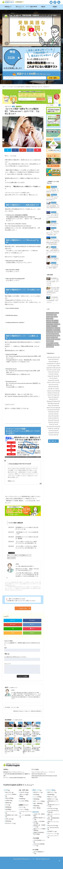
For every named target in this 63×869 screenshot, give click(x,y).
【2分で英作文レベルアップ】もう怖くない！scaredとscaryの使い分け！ (52, 215)
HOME (6, 790)
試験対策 (43, 7)
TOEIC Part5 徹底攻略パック (39, 844)
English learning (50, 314)
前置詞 (58, 331)
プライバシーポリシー (11, 811)
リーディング (49, 329)
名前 (5, 647)
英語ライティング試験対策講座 (39, 829)
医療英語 (48, 333)
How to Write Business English (53, 811)
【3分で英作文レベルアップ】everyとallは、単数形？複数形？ (52, 265)
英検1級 (48, 339)
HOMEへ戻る (23, 608)
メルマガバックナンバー (26, 811)
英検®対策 (36, 812)
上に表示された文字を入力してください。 (16, 657)
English (56, 313)
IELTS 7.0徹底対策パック (39, 852)
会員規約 (22, 798)
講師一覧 (54, 441)
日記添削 (36, 794)
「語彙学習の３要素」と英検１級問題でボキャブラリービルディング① (52, 250)
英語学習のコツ (8, 7)
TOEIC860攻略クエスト (39, 840)
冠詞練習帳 (50, 794)
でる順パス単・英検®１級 (39, 814)
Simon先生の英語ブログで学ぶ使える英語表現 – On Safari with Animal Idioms (52, 291)
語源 (47, 346)
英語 (47, 341)
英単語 (58, 335)
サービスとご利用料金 (11, 794)
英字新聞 (48, 337)
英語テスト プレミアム (53, 821)
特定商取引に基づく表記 (11, 815)
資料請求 (8, 821)
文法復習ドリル (51, 831)
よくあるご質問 (23, 800)
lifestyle (55, 316)
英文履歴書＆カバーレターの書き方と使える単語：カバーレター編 (27, 528)
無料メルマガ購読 (24, 794)
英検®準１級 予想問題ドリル (39, 825)
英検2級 (52, 339)
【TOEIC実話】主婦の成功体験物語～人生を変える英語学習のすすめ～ (52, 206)
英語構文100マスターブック (53, 805)
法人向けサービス (10, 823)
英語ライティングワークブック (54, 815)
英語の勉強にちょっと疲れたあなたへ (52, 223)
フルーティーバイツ (52, 833)
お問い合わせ (9, 819)
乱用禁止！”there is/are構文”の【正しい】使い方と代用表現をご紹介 (52, 231)
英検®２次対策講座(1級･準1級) (39, 833)
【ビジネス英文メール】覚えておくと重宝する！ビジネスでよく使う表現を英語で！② (26, 547)
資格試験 (51, 346)
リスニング (57, 328)
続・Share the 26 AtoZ (53, 827)
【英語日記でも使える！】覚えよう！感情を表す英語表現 (27, 711)
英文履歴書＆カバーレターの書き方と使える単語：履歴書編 (27, 537)
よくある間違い (50, 320)
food (55, 314)
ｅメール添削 (37, 796)
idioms (48, 316)
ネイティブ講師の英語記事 (31, 7)
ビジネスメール (50, 324)
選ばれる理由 (9, 798)
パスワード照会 (23, 809)
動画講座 (55, 7)
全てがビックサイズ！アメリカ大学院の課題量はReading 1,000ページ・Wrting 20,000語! (52, 241)
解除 (21, 796)
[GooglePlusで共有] (22, 150)
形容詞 (56, 333)
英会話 (54, 335)
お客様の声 (8, 800)
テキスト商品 (50, 790)
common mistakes (50, 313)
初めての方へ (9, 792)
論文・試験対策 (37, 803)
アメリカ (56, 320)
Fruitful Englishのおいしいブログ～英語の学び (31, 859)
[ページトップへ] (59, 861)
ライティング (54, 326)
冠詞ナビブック (51, 792)
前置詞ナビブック (52, 799)
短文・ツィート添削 (38, 801)
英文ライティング (20, 7)
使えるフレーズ (27, 555)
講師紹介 (8, 802)
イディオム (49, 322)
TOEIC (48, 318)
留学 (47, 335)
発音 (50, 335)
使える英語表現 (12, 558)
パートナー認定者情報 (25, 815)
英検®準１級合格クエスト (39, 818)
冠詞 (55, 331)
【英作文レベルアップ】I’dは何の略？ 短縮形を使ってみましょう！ (52, 189)
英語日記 (56, 343)
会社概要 (8, 809)
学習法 (52, 333)
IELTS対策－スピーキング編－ (12, 707)
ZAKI (12, 690)
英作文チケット (37, 792)
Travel (51, 318)
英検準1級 (58, 339)
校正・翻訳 (36, 807)
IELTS (52, 316)
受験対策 (36, 805)
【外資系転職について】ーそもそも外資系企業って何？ (27, 532)
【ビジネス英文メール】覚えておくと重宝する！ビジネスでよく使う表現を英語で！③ (26, 542)
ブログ (7, 804)
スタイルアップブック (53, 835)
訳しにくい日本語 (50, 345)
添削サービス (36, 790)
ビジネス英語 (12, 522)
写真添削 (36, 799)
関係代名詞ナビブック (53, 801)
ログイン (22, 807)
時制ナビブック (51, 796)
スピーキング (11, 555)
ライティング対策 (50, 328)
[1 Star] (6, 599)
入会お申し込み (23, 792)
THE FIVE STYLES (52, 808)
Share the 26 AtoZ (52, 825)
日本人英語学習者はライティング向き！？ (52, 258)
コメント (7, 663)
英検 (56, 337)
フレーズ (48, 326)
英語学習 (51, 341)
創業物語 (8, 807)
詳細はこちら (11, 481)
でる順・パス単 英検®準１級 (39, 822)
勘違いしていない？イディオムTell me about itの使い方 (52, 197)
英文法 (52, 337)
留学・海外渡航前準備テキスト (54, 818)
